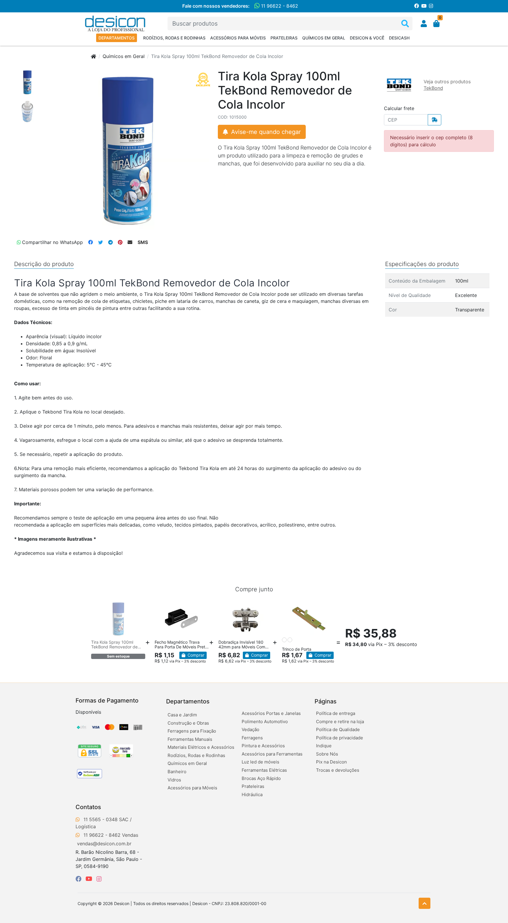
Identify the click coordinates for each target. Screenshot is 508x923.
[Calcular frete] (434, 119)
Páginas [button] (326, 701)
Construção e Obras (188, 723)
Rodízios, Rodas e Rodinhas (174, 37)
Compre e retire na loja (340, 721)
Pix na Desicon (331, 762)
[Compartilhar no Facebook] (91, 242)
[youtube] (90, 878)
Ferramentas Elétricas (264, 770)
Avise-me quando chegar (265, 131)
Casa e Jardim (182, 715)
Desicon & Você (367, 37)
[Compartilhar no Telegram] (110, 242)
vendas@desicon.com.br (104, 843)
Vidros (174, 780)
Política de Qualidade (338, 729)
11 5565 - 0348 (100, 819)
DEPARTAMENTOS (116, 37)
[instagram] (99, 878)
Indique (324, 745)
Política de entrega (335, 713)
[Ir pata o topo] (424, 903)
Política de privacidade (339, 738)
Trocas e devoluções (337, 770)
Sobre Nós (327, 754)
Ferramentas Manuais (190, 739)
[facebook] (79, 878)
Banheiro (177, 771)
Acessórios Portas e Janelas (271, 713)
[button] (424, 23)
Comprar (195, 655)
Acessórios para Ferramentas (272, 754)
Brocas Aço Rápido (261, 778)
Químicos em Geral (323, 37)
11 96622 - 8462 (279, 6)
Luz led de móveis (260, 762)
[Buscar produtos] (405, 23)
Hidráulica (252, 794)
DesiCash (399, 37)
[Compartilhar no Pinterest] (120, 242)
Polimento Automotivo (265, 721)
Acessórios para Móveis (238, 37)
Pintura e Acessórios (263, 745)
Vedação (250, 729)
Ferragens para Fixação (192, 731)
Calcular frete (399, 108)
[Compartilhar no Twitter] (101, 242)
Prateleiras (284, 37)
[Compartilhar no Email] (130, 242)
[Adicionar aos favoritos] (98, 606)
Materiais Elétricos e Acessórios (201, 747)
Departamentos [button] (188, 701)
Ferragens (252, 738)
